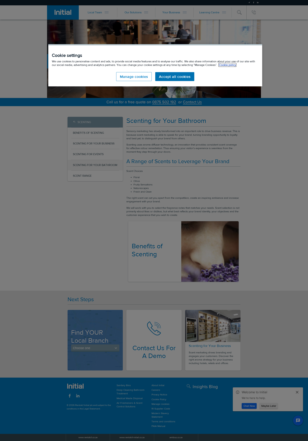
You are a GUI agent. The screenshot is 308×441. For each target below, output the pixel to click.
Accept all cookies (175, 77)
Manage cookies (134, 77)
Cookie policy (227, 64)
